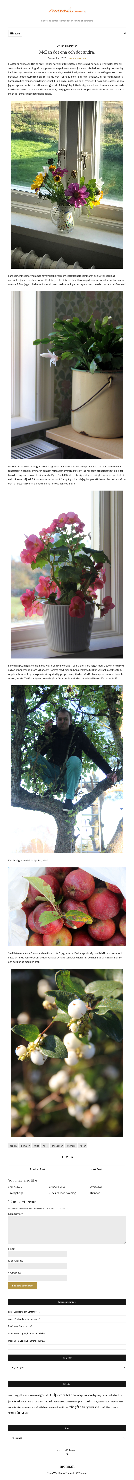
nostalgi (58, 1401)
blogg (17, 1395)
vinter (83, 1145)
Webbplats (14, 1272)
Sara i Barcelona (15, 1311)
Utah (102, 1407)
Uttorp (108, 1406)
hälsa (114, 1395)
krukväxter (57, 1145)
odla (65, 1401)
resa (121, 1402)
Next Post (96, 1169)
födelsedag (90, 1395)
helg (99, 1395)
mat (41, 1401)
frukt (36, 1145)
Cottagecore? (34, 1311)
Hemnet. (95, 1192)
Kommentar (15, 1213)
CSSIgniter (81, 1473)
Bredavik (34, 1395)
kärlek (16, 1401)
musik (48, 1401)
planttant (84, 1401)
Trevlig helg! (15, 1192)
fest (58, 1395)
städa (42, 1407)
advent (11, 1395)
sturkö (35, 1407)
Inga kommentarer (77, 58)
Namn (12, 1248)
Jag (58, 1450)
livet (23, 1401)
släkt (19, 1407)
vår (27, 1412)
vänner (20, 1412)
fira (62, 1395)
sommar (26, 1406)
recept (105, 1401)
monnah (67, 1466)
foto (69, 1395)
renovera (114, 1401)
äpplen (13, 1145)
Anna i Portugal (15, 1319)
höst (45, 1145)
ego (41, 1395)
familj (50, 1394)
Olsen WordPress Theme (60, 1473)
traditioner (63, 1407)
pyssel (99, 1401)
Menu (16, 33)
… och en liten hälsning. (62, 1192)
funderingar (78, 1395)
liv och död (33, 1401)
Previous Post (37, 1169)
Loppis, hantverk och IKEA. (32, 1333)
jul (9, 1401)
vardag (116, 1407)
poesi (93, 1402)
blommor (25, 1145)
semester (12, 1407)
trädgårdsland (90, 1406)
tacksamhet (51, 1407)
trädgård (71, 1145)
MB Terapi (70, 1450)
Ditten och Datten (67, 45)
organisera (73, 1402)
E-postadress (16, 1260)
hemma (106, 1395)
